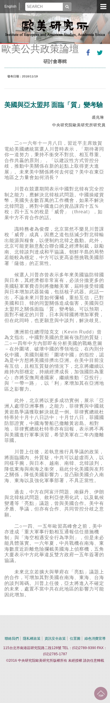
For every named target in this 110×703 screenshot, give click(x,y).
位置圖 (75, 638)
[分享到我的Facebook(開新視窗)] (88, 53)
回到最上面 (100, 693)
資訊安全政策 (55, 638)
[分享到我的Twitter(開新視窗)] (100, 53)
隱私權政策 (31, 638)
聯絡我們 (12, 638)
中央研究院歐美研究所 (55, 28)
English (10, 6)
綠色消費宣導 (95, 638)
